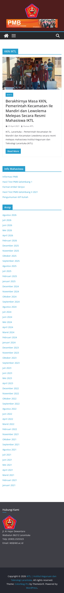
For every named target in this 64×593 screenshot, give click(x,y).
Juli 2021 (6, 454)
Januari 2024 (9, 342)
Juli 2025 (6, 271)
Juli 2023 (6, 367)
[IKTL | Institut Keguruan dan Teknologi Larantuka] (6, 35)
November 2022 (10, 393)
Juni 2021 (7, 459)
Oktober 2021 (9, 439)
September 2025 (11, 260)
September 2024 (11, 301)
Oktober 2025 (9, 255)
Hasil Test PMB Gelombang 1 (17, 181)
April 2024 (7, 327)
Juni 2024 (7, 317)
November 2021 (10, 434)
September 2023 (11, 362)
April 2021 (7, 469)
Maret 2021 (8, 475)
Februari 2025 (9, 276)
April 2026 (7, 235)
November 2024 (10, 291)
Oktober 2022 (9, 398)
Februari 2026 (9, 240)
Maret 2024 (8, 332)
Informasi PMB (10, 176)
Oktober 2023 (9, 357)
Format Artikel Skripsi (13, 186)
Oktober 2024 (9, 296)
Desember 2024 (10, 286)
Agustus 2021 (9, 449)
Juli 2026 (6, 220)
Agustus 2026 (9, 215)
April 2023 (7, 383)
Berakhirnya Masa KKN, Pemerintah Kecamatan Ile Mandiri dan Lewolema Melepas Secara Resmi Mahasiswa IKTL (29, 110)
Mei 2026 (7, 230)
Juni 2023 (7, 373)
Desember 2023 (10, 347)
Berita (9, 95)
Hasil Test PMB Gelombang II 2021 (20, 192)
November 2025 (10, 250)
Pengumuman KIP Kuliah (15, 197)
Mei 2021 (7, 464)
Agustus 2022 (9, 408)
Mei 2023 (7, 378)
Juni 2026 (7, 225)
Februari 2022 (9, 429)
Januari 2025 (9, 281)
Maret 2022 (8, 424)
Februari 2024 (9, 337)
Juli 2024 (6, 311)
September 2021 (11, 444)
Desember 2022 (10, 388)
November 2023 (10, 352)
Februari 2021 (9, 480)
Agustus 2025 (9, 266)
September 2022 (11, 403)
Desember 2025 (10, 245)
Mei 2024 (7, 322)
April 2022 (7, 418)
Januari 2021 (9, 485)
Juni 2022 (7, 413)
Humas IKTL (28, 126)
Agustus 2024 (9, 306)
